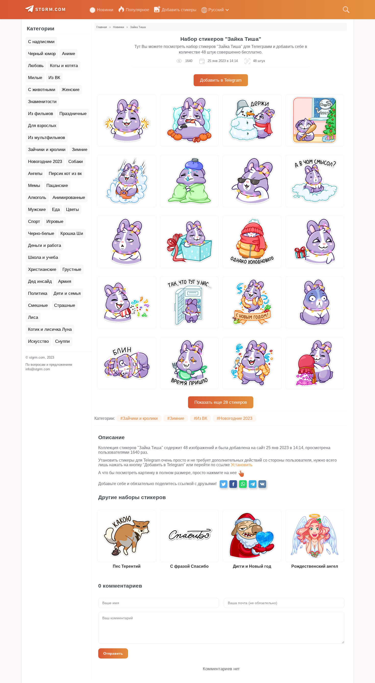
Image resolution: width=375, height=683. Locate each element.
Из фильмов (40, 113)
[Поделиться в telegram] (252, 484)
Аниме (68, 53)
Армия (64, 281)
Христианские (42, 269)
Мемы (34, 185)
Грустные (71, 269)
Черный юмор (42, 53)
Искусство (38, 341)
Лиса (33, 317)
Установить (241, 465)
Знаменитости (42, 101)
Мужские (37, 209)
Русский (216, 10)
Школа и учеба (43, 257)
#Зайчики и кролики (139, 418)
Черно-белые (41, 233)
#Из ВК (200, 418)
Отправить (113, 653)
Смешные (38, 305)
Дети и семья (67, 293)
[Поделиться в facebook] (233, 484)
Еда (56, 209)
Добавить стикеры (179, 10)
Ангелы (35, 173)
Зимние (79, 149)
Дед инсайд (40, 281)
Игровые (54, 221)
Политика (37, 293)
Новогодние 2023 (45, 161)
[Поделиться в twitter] (223, 484)
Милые (35, 77)
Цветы (72, 209)
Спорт (34, 221)
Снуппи (62, 341)
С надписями (41, 41)
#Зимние (175, 418)
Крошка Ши (71, 233)
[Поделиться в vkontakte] (262, 484)
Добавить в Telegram (221, 80)
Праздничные (72, 113)
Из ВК (54, 77)
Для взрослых (42, 125)
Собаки (75, 161)
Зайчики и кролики (47, 149)
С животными (41, 89)
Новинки (105, 10)
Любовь (36, 65)
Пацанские (57, 185)
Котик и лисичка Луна (50, 329)
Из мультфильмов (46, 137)
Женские (70, 89)
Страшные (64, 305)
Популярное (137, 10)
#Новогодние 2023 (234, 418)
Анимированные (69, 197)
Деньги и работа (44, 245)
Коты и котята (64, 65)
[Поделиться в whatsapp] (243, 484)
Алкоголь (37, 197)
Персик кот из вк (65, 173)
